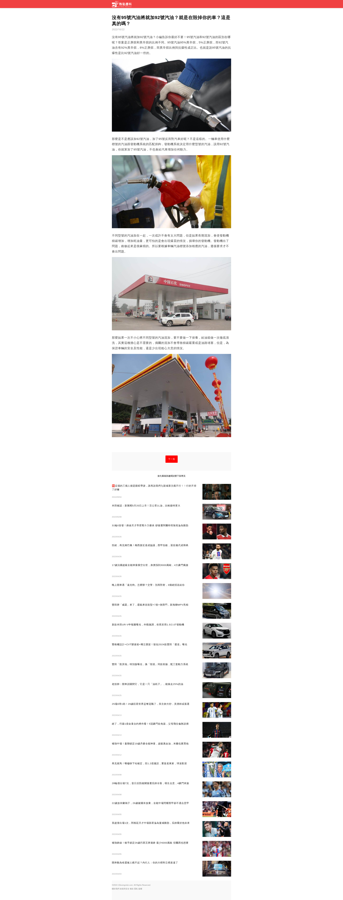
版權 (140, 889)
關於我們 (115, 889)
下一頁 (171, 459)
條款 (132, 889)
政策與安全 (124, 889)
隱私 (136, 889)
